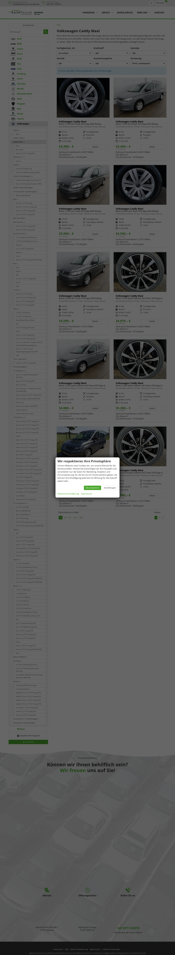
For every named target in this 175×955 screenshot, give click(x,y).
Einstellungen (110, 488)
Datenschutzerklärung (68, 493)
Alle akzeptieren (92, 488)
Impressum (86, 493)
